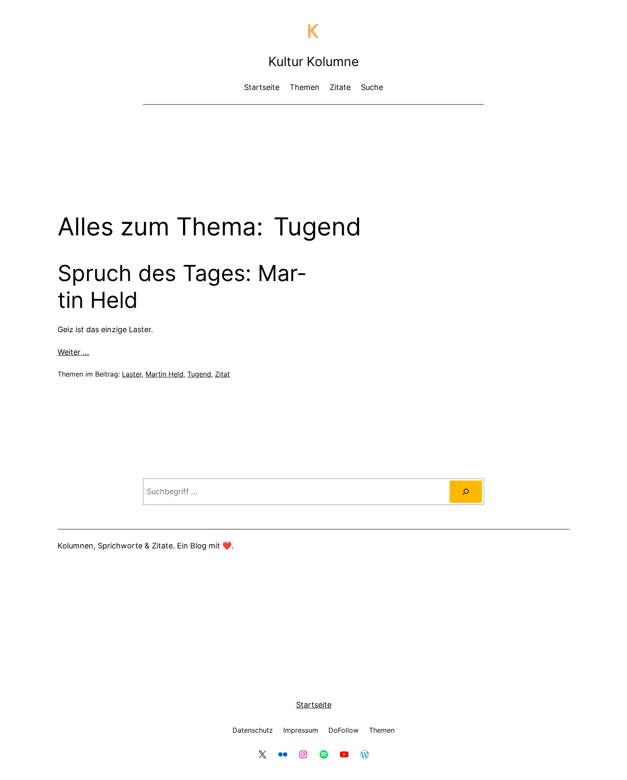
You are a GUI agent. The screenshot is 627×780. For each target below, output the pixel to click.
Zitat (222, 374)
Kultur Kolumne (313, 61)
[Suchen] (466, 492)
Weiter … (73, 352)
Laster (132, 374)
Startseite (313, 704)
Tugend (199, 374)
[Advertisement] (313, 134)
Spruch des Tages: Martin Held (182, 286)
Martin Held (164, 374)
